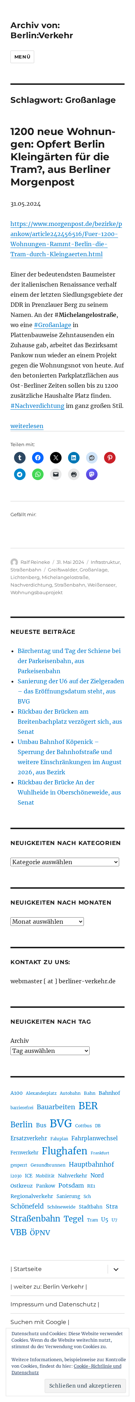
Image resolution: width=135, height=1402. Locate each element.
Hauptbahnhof (91, 1164)
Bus (41, 1125)
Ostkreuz (21, 1186)
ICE (28, 1176)
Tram (92, 1220)
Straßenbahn (25, 569)
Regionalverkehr (31, 1196)
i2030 (16, 1176)
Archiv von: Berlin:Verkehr (41, 30)
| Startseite (26, 1269)
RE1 (91, 1186)
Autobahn (70, 1093)
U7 (114, 1220)
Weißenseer (101, 585)
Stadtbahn (91, 1207)
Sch (87, 1196)
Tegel (74, 1219)
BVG (61, 1123)
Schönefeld (27, 1206)
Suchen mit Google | (39, 1322)
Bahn (89, 1093)
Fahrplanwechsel (94, 1138)
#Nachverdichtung (37, 405)
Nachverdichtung (31, 585)
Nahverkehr (72, 1175)
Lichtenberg (25, 577)
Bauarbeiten (56, 1107)
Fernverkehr (24, 1152)
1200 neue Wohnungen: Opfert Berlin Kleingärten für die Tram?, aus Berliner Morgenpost (63, 156)
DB (97, 1125)
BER (88, 1106)
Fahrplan (59, 1138)
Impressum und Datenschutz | (54, 1304)
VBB (18, 1232)
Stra (112, 1206)
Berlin (21, 1124)
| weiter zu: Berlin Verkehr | (48, 1286)
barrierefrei (21, 1107)
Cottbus (83, 1125)
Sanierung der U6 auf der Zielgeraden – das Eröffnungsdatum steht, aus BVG (71, 691)
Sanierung (68, 1196)
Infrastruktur (105, 562)
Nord (97, 1175)
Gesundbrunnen (48, 1165)
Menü (22, 57)
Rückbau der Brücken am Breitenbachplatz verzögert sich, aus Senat (70, 721)
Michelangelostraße (65, 577)
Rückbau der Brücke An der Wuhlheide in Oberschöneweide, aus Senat (69, 792)
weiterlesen (27, 426)
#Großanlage (52, 324)
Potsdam (71, 1185)
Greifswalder (62, 569)
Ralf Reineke (35, 562)
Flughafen (64, 1151)
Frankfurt (100, 1153)
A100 (16, 1093)
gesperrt (18, 1165)
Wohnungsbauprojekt (36, 592)
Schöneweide (61, 1207)
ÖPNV (40, 1232)
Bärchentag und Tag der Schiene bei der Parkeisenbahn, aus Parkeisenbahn (69, 661)
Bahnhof (109, 1093)
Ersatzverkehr (28, 1138)
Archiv (19, 1040)
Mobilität (45, 1176)
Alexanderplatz (41, 1093)
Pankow (45, 1186)
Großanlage (94, 569)
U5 (104, 1219)
